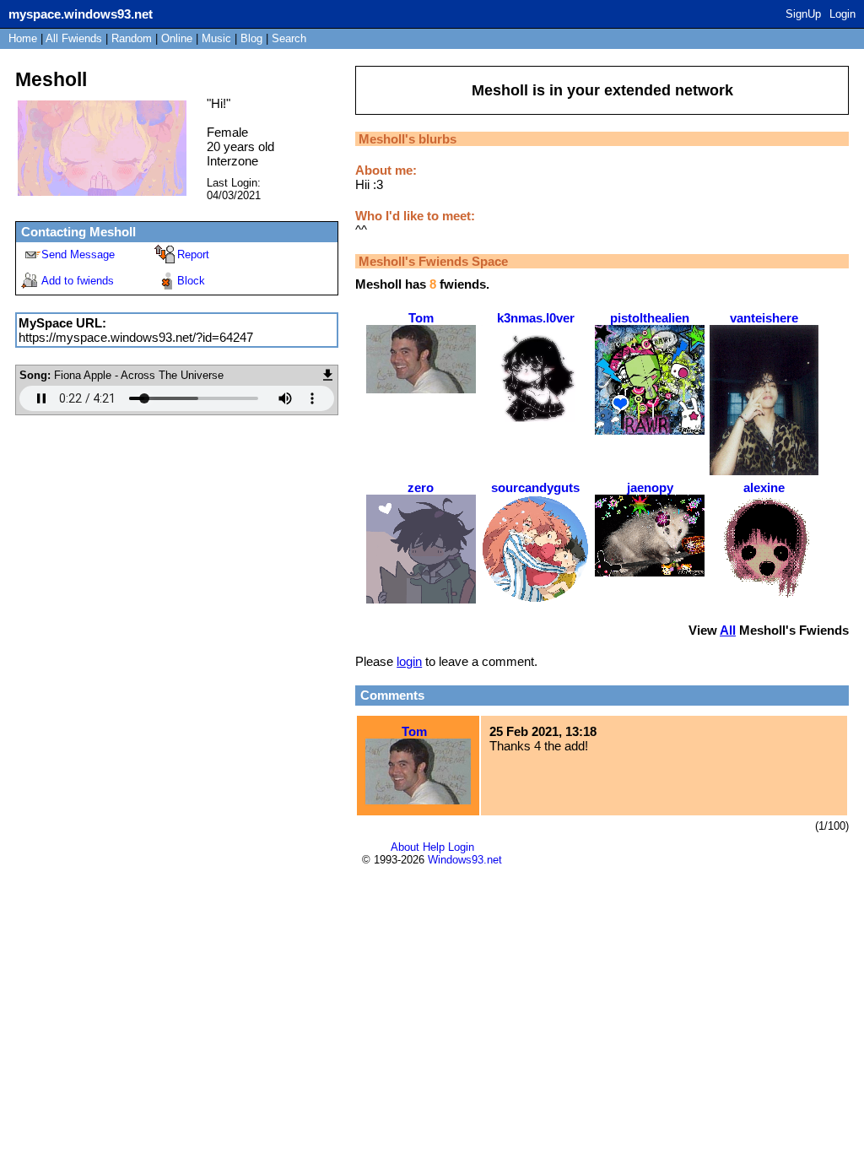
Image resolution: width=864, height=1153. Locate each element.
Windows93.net (465, 859)
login (409, 661)
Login (842, 14)
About (405, 847)
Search (289, 38)
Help (434, 847)
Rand (131, 38)
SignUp (803, 14)
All (74, 38)
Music (216, 38)
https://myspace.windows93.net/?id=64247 (136, 337)
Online (176, 38)
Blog (251, 38)
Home (22, 38)
